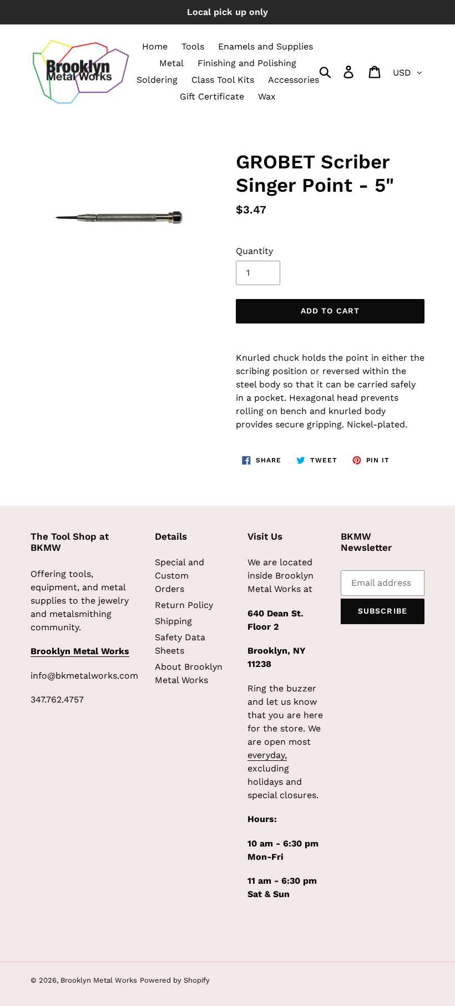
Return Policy (184, 605)
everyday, (267, 755)
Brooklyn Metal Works (98, 980)
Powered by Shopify (175, 980)
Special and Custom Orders (179, 575)
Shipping (173, 621)
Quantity (254, 251)
